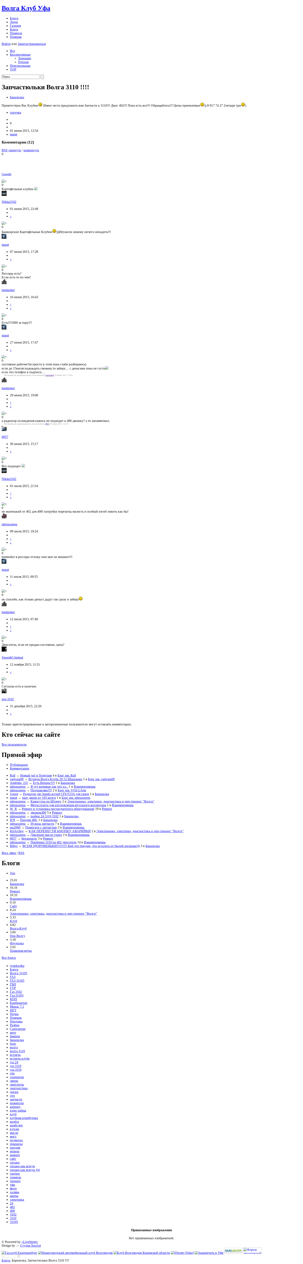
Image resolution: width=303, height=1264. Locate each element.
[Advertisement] (50, 162)
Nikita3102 (9, 202)
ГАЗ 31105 (17, 980)
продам (15, 1147)
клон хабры (18, 1110)
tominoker (8, 290)
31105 (14, 1222)
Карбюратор (18, 1003)
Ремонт (107, 809)
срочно (15, 1173)
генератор (17, 1077)
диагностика (19, 1088)
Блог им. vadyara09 (101, 779)
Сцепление (18, 1029)
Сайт (13, 906)
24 (11, 1203)
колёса (14, 1121)
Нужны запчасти (42, 823)
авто (13, 1032)
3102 (13, 1214)
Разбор (14, 1025)
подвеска (16, 1140)
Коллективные (20, 54)
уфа (12, 1184)
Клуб (13, 921)
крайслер (16, 1125)
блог (13, 1043)
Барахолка (17, 97)
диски (14, 1092)
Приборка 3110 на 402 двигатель (53, 842)
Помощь (16, 37)
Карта (14, 29)
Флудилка (17, 943)
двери (14, 1081)
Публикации (19, 764)
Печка (14, 1014)
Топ (12, 873)
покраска (16, 1144)
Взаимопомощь (84, 786)
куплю (14, 1129)
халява (14, 1192)
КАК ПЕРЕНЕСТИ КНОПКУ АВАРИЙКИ (60, 831)
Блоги (14, 18)
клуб (13, 1114)
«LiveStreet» (29, 1242)
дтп (12, 1095)
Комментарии (19, 768)
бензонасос (29, 838)
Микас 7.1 (17, 1006)
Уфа (26, 8)
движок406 (38, 812)
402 (12, 1207)
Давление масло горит (46, 835)
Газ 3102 (16, 991)
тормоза (15, 1177)
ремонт (15, 1155)
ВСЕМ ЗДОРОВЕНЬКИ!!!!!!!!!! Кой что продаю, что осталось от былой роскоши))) (81, 846)
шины (14, 1196)
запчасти (16, 1099)
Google (6, 174)
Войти (6, 44)
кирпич (15, 1107)
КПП (13, 999)
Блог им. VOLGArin (72, 790)
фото (13, 1188)
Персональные (20, 65)
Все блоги (9, 957)
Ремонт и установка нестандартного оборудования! (58, 809)
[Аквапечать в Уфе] (209, 1253)
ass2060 (15, 827)
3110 (13, 1218)
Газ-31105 (16, 995)
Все (12, 51)
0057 (47, 424)
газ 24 (14, 1062)
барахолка (17, 1040)
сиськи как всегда (22, 1166)
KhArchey (17, 831)
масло (14, 1133)
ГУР (13, 988)
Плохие (23, 62)
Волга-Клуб (18, 928)
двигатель (17, 1084)
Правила (16, 33)
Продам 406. (29, 820)
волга (14, 1047)
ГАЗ (12, 977)
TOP (13, 69)
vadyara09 (16, 779)
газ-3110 (15, 1069)
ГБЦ (13, 984)
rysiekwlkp (17, 965)
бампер (15, 1036)
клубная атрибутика (24, 1118)
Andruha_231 (19, 783)
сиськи (15, 1162)
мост (13, 1136)
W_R (13, 809)
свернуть (14, 150)
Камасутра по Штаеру (46, 801)
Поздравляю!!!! (41, 790)
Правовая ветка (21, 950)
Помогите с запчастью (41, 827)
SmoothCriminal (12, 657)
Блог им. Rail (67, 775)
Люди (14, 22)
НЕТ (13, 1010)
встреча (15, 1055)
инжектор (17, 1103)
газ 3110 (15, 1066)
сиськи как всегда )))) (25, 1170)
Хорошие (24, 58)
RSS (5, 150)
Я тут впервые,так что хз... (49, 786)
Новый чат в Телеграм (36, 775)
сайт (13, 1158)
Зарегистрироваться (32, 44)
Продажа (16, 1021)
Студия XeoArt (30, 1245)
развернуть (31, 150)
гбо (12, 1073)
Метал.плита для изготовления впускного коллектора (68, 805)
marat (13, 134)
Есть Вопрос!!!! (44, 783)
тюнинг (15, 1181)
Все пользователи (14, 744)
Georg (14, 794)
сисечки (15, 112)
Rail (12, 775)
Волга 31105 (18, 973)
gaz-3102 (8, 699)
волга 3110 (17, 1051)
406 (12, 1210)
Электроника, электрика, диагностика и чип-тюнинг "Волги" (110, 801)
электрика (17, 1199)
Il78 (12, 820)
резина (14, 1151)
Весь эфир (9, 853)
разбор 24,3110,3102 (45, 816)
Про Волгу (17, 936)
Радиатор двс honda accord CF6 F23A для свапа (56, 794)
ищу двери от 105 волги (39, 797)
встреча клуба (19, 1058)
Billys (14, 846)
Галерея (15, 25)
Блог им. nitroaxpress (76, 797)
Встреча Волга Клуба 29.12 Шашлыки (55, 779)
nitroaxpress (9, 524)
